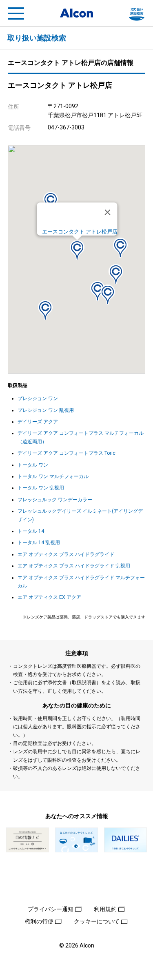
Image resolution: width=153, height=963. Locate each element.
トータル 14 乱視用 (39, 542)
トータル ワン (33, 465)
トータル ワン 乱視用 (41, 488)
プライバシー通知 (50, 909)
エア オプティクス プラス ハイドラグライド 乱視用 (74, 566)
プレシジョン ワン (38, 398)
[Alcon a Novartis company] (76, 13)
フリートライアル (137, 13)
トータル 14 (31, 531)
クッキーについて (97, 921)
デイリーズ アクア (38, 422)
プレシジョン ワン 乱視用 (46, 410)
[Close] (107, 212)
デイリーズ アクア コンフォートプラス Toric (66, 453)
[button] (77, 250)
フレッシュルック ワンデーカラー (55, 500)
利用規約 (105, 909)
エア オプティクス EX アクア (49, 597)
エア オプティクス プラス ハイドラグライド (66, 554)
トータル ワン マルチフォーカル (53, 476)
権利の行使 (39, 921)
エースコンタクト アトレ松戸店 (79, 232)
